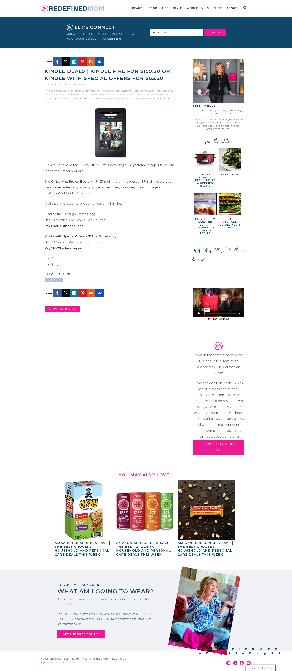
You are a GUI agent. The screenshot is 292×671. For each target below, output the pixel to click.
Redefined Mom (72, 8)
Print (55, 259)
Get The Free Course (81, 634)
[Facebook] (57, 61)
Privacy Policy (118, 659)
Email (55, 264)
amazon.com (80, 98)
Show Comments (62, 308)
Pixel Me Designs (64, 662)
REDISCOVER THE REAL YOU (218, 447)
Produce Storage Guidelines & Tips (230, 223)
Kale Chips (230, 174)
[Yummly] (91, 61)
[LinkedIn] (74, 61)
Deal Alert (78, 84)
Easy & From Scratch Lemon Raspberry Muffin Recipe (205, 226)
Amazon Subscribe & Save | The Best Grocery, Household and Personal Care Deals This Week (82, 549)
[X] (66, 61)
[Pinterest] (82, 61)
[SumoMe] (99, 61)
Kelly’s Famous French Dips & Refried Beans (205, 180)
